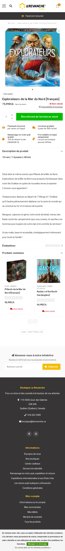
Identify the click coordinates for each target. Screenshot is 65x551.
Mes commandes (32, 507)
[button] (32, 89)
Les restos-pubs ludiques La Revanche (32, 483)
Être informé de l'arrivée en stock (39, 116)
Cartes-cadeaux (32, 463)
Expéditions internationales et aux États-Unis (32, 478)
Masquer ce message (37, 544)
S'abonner (53, 367)
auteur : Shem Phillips (32, 332)
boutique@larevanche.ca (34, 421)
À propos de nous (32, 454)
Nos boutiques (32, 459)
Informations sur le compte (33, 502)
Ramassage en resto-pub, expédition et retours (32, 473)
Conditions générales (33, 488)
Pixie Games (8, 94)
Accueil (11, 23)
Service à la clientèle (32, 468)
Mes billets (33, 512)
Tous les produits (32, 522)
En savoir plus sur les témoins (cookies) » (33, 548)
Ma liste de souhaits (32, 517)
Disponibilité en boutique (52, 107)
